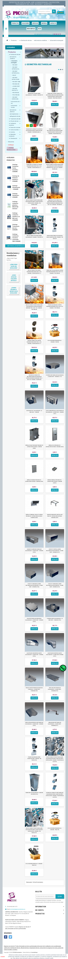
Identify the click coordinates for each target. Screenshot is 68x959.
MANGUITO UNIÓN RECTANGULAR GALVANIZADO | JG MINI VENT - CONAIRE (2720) (34, 551)
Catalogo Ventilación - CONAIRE (15, 195)
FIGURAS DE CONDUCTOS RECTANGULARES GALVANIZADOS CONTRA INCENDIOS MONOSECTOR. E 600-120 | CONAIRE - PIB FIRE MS (34, 377)
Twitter (10, 937)
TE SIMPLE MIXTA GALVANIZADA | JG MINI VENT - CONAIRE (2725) (55, 619)
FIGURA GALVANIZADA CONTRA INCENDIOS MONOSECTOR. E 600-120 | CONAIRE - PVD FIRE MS (54, 306)
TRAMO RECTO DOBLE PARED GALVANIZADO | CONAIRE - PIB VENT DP (34, 94)
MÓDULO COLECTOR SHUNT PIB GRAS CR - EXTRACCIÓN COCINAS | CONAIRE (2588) (34, 447)
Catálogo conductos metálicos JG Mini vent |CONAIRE (16, 216)
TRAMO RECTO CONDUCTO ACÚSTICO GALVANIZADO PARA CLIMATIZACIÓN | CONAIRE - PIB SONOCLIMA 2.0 (34, 131)
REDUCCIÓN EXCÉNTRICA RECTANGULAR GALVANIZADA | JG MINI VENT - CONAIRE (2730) (34, 724)
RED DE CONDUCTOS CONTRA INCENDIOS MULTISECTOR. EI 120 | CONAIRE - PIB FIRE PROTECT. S (34, 272)
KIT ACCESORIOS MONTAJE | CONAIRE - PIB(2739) (34, 864)
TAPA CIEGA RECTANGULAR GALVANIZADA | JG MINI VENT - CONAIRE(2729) (55, 689)
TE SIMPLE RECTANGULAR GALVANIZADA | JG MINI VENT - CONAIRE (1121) (55, 376)
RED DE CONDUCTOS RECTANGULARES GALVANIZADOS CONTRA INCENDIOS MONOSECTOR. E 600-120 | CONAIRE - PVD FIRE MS (34, 307)
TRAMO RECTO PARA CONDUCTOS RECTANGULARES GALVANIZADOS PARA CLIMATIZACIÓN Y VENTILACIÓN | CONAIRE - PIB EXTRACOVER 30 (54, 95)
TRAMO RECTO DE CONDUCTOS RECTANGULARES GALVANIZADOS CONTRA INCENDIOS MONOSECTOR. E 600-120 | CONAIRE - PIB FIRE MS (55, 202)
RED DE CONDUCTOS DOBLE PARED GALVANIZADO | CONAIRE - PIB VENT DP (34, 236)
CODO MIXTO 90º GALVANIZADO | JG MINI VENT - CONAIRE (34, 411)
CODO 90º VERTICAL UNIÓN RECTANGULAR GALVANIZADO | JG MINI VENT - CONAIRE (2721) (54, 551)
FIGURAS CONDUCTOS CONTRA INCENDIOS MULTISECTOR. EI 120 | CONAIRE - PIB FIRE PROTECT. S (34, 342)
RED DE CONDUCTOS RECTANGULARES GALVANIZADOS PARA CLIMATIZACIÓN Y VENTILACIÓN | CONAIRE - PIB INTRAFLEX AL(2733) (55, 759)
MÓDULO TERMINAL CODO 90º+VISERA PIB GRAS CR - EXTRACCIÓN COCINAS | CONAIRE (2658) (34, 516)
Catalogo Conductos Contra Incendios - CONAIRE (15, 168)
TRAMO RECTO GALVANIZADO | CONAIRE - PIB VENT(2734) (34, 793)
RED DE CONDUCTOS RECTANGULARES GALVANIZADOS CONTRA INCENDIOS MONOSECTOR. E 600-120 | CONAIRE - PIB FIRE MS (54, 167)
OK (60, 896)
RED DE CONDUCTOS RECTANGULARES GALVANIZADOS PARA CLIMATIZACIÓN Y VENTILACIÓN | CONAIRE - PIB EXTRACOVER (34, 202)
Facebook (5, 937)
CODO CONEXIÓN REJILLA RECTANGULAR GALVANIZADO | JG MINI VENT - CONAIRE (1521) (55, 412)
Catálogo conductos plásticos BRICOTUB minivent (15, 205)
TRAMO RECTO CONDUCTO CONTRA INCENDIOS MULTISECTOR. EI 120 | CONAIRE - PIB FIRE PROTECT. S (34, 166)
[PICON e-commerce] (17, 14)
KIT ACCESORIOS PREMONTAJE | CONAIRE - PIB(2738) (55, 829)
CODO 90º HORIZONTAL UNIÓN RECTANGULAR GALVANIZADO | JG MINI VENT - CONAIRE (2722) (34, 585)
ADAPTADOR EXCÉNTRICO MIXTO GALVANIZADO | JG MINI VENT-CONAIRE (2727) (54, 655)
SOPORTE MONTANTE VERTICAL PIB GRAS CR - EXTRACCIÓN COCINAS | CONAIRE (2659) (54, 516)
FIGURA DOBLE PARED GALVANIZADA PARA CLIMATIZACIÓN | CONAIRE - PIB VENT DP (55, 237)
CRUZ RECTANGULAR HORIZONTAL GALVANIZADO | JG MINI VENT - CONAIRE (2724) (34, 620)
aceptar (3, 956)
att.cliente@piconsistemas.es (17, 909)
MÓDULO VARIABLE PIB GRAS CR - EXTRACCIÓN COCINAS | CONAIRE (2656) (34, 480)
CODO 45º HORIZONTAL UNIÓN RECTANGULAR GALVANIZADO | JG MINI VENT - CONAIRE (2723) (54, 585)
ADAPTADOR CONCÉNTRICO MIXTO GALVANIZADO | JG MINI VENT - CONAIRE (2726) (34, 655)
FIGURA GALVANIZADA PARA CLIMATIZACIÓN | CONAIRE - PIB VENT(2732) (34, 759)
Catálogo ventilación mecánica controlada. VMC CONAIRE (16, 237)
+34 (56, 34)
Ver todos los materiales (16, 246)
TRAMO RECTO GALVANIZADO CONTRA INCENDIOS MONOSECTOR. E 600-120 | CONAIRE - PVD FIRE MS (54, 272)
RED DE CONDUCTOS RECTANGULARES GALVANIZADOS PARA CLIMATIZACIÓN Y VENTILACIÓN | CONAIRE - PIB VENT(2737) (34, 830)
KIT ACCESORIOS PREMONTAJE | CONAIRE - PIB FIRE (55, 341)
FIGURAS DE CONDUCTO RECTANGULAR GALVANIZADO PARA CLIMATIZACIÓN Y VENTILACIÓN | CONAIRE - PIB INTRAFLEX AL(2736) (55, 795)
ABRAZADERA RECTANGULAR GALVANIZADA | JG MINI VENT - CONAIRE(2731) (55, 724)
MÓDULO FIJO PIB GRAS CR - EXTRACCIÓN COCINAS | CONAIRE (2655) (55, 446)
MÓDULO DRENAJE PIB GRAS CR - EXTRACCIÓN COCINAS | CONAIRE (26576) (54, 481)
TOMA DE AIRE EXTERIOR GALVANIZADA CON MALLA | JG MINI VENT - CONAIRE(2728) (34, 689)
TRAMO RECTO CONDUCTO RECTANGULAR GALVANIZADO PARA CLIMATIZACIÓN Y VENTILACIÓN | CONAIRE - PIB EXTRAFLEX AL (55, 131)
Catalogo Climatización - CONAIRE (16, 187)
